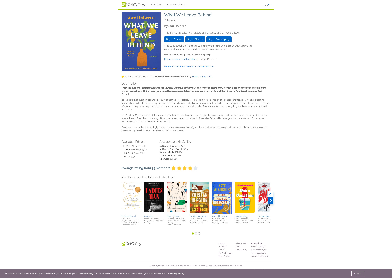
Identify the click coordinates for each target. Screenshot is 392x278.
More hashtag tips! (201, 76)
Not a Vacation (241, 216)
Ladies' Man (149, 216)
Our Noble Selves (219, 216)
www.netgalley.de (258, 250)
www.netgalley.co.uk (260, 256)
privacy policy (177, 273)
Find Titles (156, 4)
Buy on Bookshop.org (219, 39)
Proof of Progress (174, 216)
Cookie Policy (241, 250)
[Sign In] (267, 4)
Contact (222, 243)
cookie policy (86, 273)
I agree (357, 273)
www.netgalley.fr (258, 247)
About (221, 250)
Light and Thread (129, 216)
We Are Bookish (225, 253)
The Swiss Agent (264, 216)
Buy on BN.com (195, 39)
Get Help (222, 247)
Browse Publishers (175, 4)
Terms (238, 247)
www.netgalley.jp (258, 253)
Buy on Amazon (174, 39)
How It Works (224, 256)
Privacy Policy (242, 243)
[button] (131, 198)
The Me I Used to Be (198, 216)
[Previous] (270, 194)
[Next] (270, 201)
